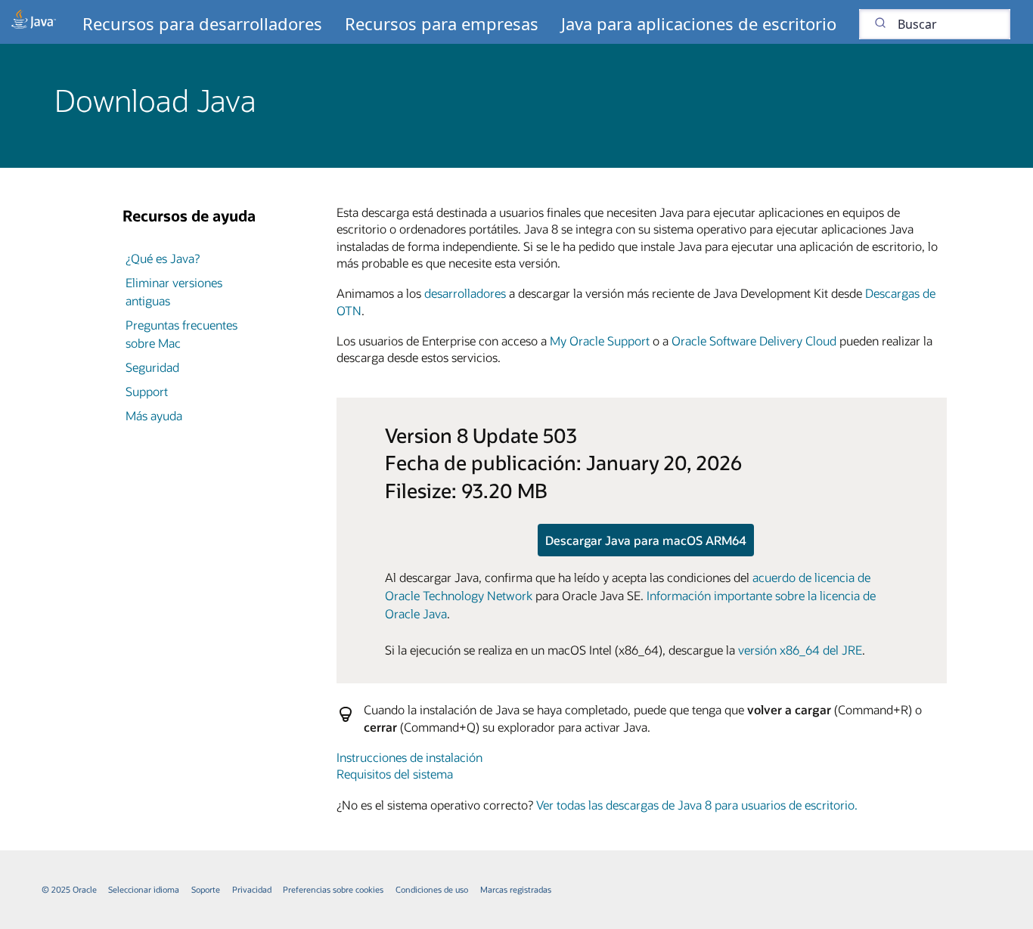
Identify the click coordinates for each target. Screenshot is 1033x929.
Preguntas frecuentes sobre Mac (181, 334)
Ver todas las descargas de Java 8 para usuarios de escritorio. (697, 805)
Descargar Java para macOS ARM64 (645, 540)
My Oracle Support (600, 340)
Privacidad (251, 889)
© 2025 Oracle (69, 889)
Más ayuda (154, 415)
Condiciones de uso (432, 889)
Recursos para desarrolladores (202, 23)
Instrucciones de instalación (409, 757)
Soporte (205, 889)
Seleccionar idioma (143, 889)
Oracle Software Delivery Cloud (754, 340)
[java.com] (33, 22)
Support (147, 391)
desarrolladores (465, 293)
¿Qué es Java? (163, 258)
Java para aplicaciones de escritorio (698, 23)
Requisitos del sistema (395, 774)
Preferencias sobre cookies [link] (333, 889)
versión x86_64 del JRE (800, 650)
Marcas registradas (515, 889)
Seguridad (152, 367)
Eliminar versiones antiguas (174, 291)
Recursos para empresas (441, 23)
